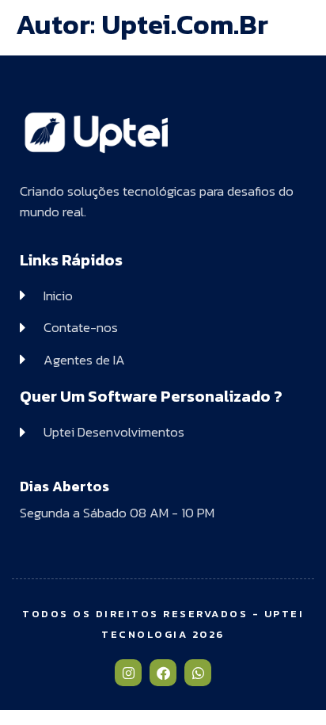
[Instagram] (128, 672)
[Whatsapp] (197, 672)
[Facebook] (163, 672)
